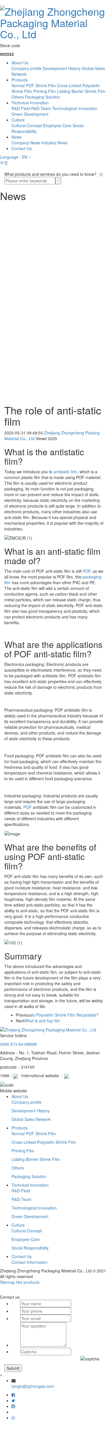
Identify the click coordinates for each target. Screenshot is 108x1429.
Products (20, 80)
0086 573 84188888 (18, 1044)
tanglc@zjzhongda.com (33, 1386)
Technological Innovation (74, 108)
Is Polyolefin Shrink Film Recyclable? (65, 1015)
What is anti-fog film (42, 1020)
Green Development (30, 114)
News (17, 137)
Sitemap (7, 1282)
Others (18, 97)
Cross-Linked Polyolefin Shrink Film (44, 1142)
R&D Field (21, 108)
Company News (26, 142)
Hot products (27, 1282)
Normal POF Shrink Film (34, 85)
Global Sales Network (31, 1119)
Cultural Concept (27, 125)
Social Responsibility (30, 1248)
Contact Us (22, 148)
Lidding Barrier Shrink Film (81, 91)
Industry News (54, 142)
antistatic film (65, 471)
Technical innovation (30, 102)
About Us (20, 62)
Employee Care (57, 125)
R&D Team (41, 108)
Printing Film (44, 91)
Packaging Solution (42, 97)
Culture (18, 120)
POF (86, 571)
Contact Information (30, 1262)
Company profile (26, 68)
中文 (4, 162)
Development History (62, 68)
